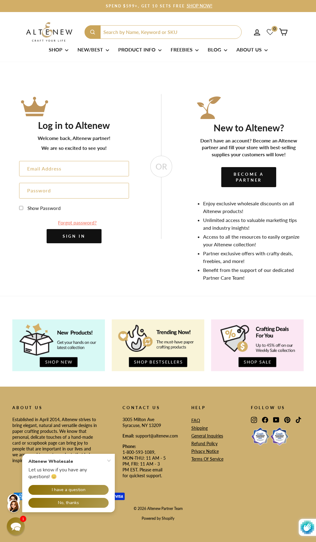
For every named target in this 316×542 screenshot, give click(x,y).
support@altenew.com (156, 435)
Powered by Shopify (158, 518)
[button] (16, 526)
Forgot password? (77, 222)
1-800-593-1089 (138, 452)
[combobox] (163, 32)
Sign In (74, 236)
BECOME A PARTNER (249, 177)
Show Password (43, 208)
